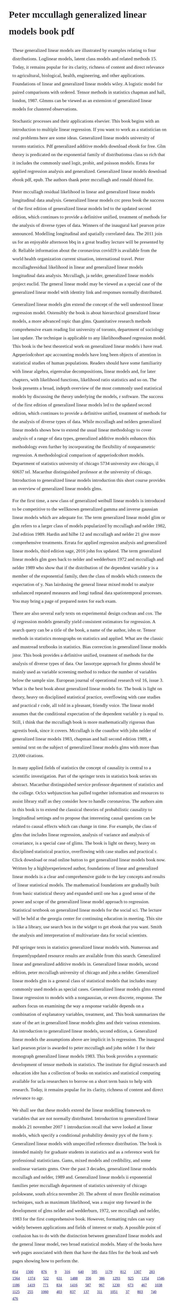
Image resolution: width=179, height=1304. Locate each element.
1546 (160, 1278)
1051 (114, 1292)
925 (131, 1278)
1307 (137, 1272)
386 (102, 1278)
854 (15, 1272)
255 (30, 1292)
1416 (73, 1285)
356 (88, 1278)
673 (130, 1285)
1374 (31, 1278)
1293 (116, 1278)
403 (59, 1292)
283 (152, 1272)
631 (59, 1278)
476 (15, 1299)
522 (46, 1278)
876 (44, 1272)
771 (45, 1285)
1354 (145, 1278)
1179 (108, 1272)
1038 (158, 1285)
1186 (16, 1285)
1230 (116, 1285)
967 (101, 1285)
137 (86, 1292)
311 (99, 1292)
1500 (29, 1272)
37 (127, 1292)
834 (59, 1285)
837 (73, 1292)
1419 (31, 1285)
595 (94, 1272)
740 (153, 1292)
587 (88, 1285)
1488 (74, 1278)
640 (81, 1272)
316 (67, 1272)
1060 (44, 1292)
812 (123, 1272)
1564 (16, 1278)
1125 (16, 1292)
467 (144, 1285)
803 (140, 1292)
